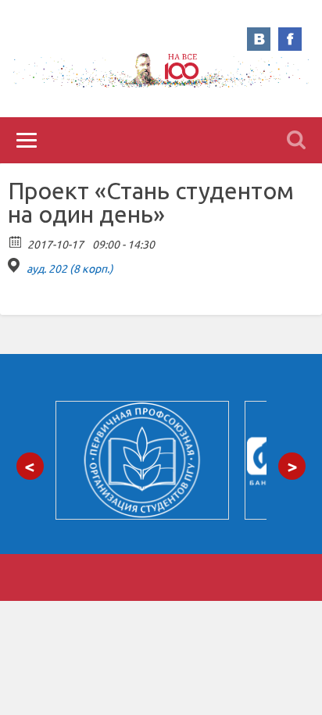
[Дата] (16, 241)
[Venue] (16, 265)
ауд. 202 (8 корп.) (70, 269)
